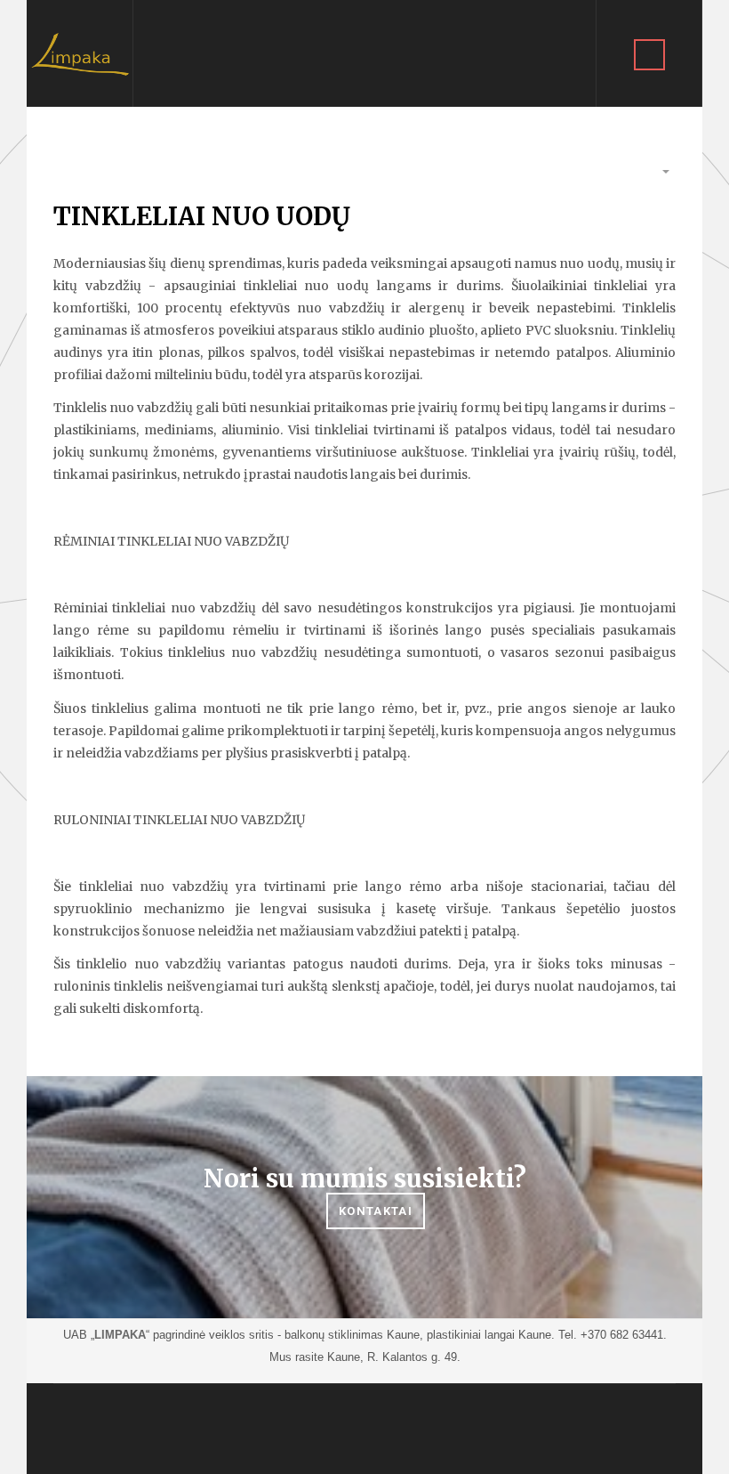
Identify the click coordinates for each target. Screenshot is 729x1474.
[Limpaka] (80, 53)
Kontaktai (376, 1211)
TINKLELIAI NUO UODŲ (201, 216)
